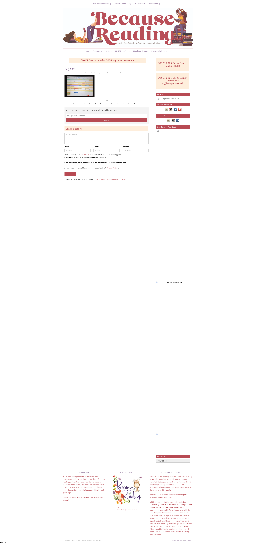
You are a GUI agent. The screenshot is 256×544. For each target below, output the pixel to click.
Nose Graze (188, 540)
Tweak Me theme (177, 540)
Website (126, 147)
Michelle (110, 73)
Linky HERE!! (172, 66)
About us (97, 51)
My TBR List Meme (122, 51)
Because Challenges (159, 51)
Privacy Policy (140, 4)
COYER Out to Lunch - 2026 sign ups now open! (108, 60)
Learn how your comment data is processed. (110, 179)
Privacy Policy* (112, 168)
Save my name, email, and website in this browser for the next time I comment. (96, 163)
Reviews (109, 51)
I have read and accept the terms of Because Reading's (92, 168)
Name (67, 147)
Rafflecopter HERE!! (173, 83)
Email (96, 147)
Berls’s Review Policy (123, 4)
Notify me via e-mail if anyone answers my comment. (86, 157)
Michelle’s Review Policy (101, 4)
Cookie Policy (154, 4)
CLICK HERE (85, 155)
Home (87, 51)
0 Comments (123, 73)
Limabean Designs (140, 51)
